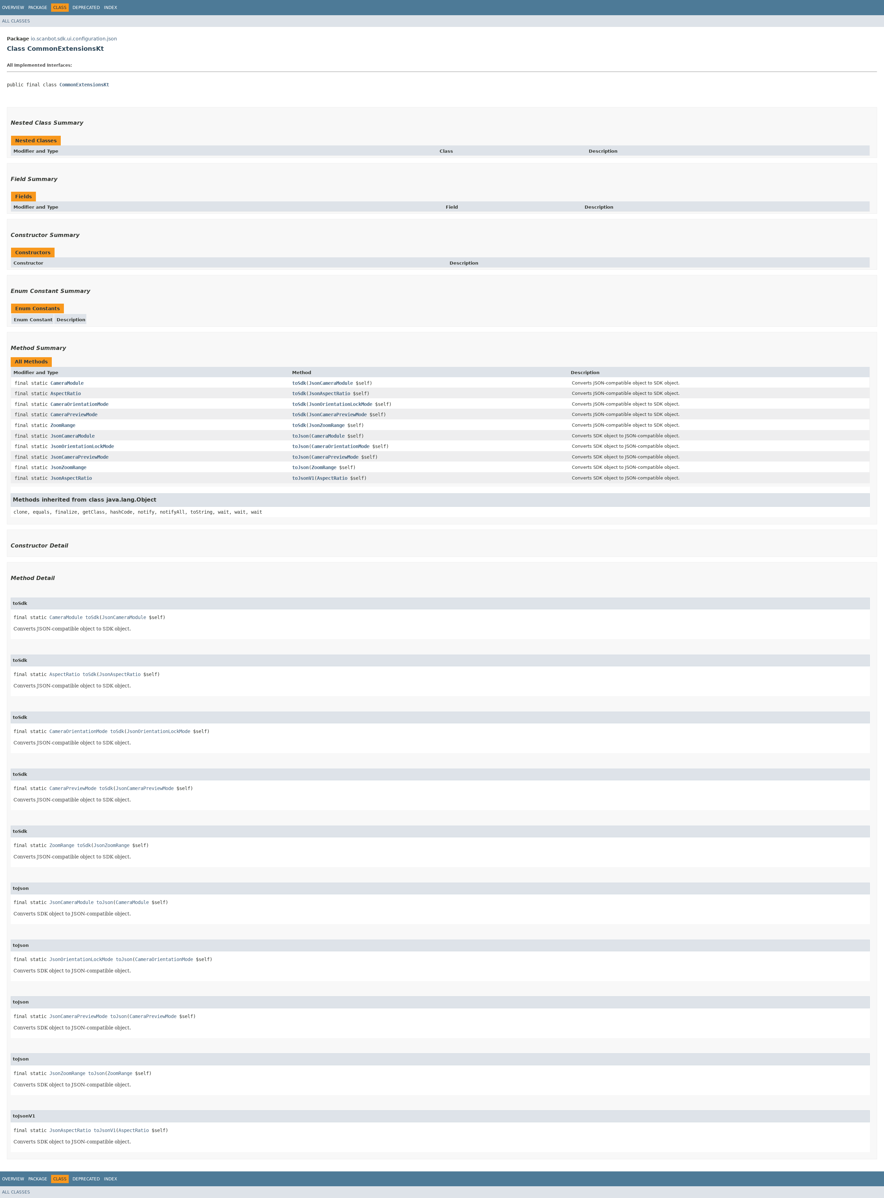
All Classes (16, 21)
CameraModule (67, 383)
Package (37, 7)
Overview (13, 7)
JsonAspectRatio (329, 393)
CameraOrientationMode (79, 404)
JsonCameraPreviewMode (338, 414)
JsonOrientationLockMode (340, 404)
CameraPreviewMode (73, 414)
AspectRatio (65, 393)
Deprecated (86, 7)
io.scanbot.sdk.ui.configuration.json (74, 38)
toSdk (299, 383)
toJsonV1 (303, 478)
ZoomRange (62, 425)
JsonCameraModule (331, 383)
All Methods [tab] (31, 361)
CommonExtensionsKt (84, 84)
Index (110, 7)
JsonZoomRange (327, 425)
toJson (300, 436)
